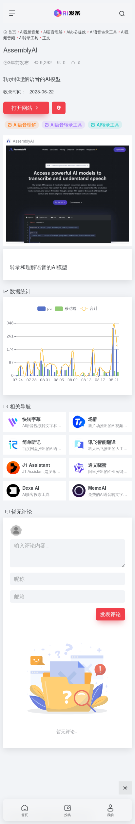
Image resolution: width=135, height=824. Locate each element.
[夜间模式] (125, 788)
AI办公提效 (76, 31)
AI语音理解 (53, 31)
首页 (12, 31)
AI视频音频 (29, 31)
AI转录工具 (28, 37)
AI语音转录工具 (103, 31)
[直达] (62, 422)
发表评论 (110, 614)
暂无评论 (21, 511)
